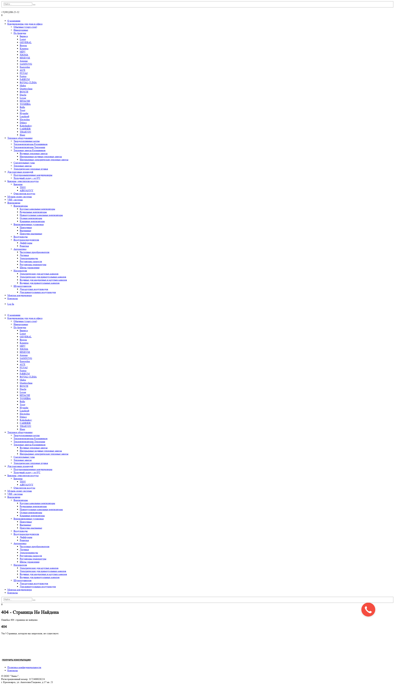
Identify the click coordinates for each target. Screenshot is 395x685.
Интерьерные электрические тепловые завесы (44, 159)
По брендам (20, 33)
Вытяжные (25, 230)
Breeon (23, 45)
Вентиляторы (21, 205)
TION (23, 187)
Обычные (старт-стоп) (25, 26)
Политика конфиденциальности (24, 667)
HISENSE (25, 57)
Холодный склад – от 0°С (27, 178)
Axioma (24, 60)
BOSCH (24, 91)
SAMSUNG (26, 63)
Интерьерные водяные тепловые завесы (41, 156)
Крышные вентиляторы (32, 221)
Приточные (26, 227)
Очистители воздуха (24, 193)
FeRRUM (25, 79)
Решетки (24, 245)
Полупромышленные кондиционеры (33, 175)
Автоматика (20, 249)
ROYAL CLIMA (28, 82)
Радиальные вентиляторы (33, 212)
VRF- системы (15, 199)
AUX (22, 70)
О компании (13, 20)
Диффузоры (26, 242)
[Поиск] (34, 4)
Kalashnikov (26, 125)
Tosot (22, 110)
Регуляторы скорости (31, 261)
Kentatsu (24, 48)
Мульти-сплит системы (19, 196)
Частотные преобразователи (34, 252)
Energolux (25, 67)
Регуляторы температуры (33, 264)
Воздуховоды (21, 236)
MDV (23, 51)
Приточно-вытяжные (31, 233)
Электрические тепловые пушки (31, 168)
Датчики (24, 255)
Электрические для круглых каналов (39, 273)
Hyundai (24, 113)
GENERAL (26, 42)
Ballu (22, 107)
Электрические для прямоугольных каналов (43, 276)
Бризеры (18, 184)
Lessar (23, 97)
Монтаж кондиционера (19, 295)
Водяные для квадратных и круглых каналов (43, 279)
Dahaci (23, 122)
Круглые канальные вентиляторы (37, 208)
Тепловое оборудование (20, 138)
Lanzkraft (24, 116)
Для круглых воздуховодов (34, 289)
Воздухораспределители (26, 239)
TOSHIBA (25, 104)
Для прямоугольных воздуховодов (38, 292)
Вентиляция (13, 202)
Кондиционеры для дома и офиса (24, 23)
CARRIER (25, 128)
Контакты (12, 298)
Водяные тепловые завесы (34, 153)
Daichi (23, 94)
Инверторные (21, 30)
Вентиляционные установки (29, 224)
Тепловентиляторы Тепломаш (29, 147)
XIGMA (24, 54)
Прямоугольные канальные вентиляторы (41, 215)
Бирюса (24, 36)
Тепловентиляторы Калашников (31, 144)
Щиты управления (29, 267)
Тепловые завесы (23, 165)
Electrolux (25, 119)
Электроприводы (29, 258)
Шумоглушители (22, 286)
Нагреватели (20, 270)
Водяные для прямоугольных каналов (40, 282)
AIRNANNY (26, 190)
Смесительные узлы (24, 162)
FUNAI (23, 73)
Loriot (23, 39)
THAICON (25, 131)
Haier (22, 134)
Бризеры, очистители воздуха (23, 181)
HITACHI (25, 100)
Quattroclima (26, 88)
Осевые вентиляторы (31, 218)
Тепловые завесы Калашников (30, 150)
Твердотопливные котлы (27, 141)
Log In (10, 303)
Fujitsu (23, 76)
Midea (23, 85)
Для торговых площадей (20, 171)
